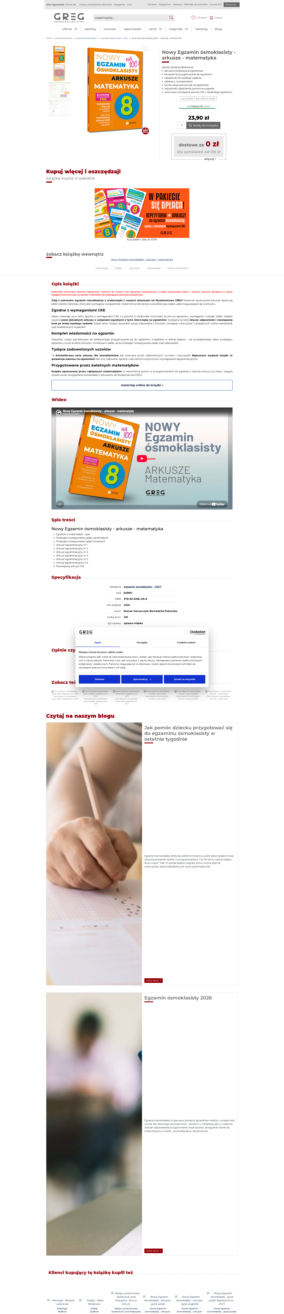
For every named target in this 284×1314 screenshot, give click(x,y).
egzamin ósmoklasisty (86, 38)
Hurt (129, 4)
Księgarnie (119, 4)
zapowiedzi (133, 29)
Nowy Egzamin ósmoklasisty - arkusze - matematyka (142, 259)
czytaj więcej (152, 980)
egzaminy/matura (63, 38)
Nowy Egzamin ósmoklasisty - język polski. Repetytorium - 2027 (65, 697)
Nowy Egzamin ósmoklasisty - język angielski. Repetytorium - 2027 (96, 701)
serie (152, 29)
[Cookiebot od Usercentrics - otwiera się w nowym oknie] (192, 632)
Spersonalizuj (140, 679)
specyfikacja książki (205, 98)
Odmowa (99, 679)
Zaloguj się (230, 4)
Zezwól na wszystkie (184, 679)
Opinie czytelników (178, 268)
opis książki (187, 98)
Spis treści (134, 268)
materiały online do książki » (142, 385)
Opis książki (102, 268)
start (49, 38)
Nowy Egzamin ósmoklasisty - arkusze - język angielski (188, 697)
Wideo (118, 268)
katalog (201, 29)
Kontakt (152, 4)
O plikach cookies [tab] (186, 642)
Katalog (177, 4)
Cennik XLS (216, 4)
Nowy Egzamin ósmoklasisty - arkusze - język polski (157, 697)
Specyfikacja (153, 268)
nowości (110, 29)
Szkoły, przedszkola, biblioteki (95, 4)
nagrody (176, 29)
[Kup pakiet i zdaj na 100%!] (142, 212)
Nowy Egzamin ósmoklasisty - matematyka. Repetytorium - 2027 (127, 701)
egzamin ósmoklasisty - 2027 (114, 38)
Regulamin (165, 4)
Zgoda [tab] (97, 642)
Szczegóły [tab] (142, 642)
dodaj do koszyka (205, 125)
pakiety (90, 29)
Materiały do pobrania (195, 4)
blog (218, 29)
